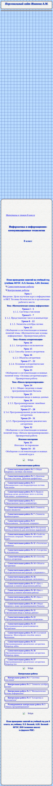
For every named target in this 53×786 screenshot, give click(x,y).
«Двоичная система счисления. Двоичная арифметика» (24, 477)
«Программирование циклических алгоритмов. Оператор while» (25, 644)
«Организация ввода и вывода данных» (22, 611)
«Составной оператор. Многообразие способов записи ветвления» (25, 635)
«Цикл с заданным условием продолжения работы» (24, 585)
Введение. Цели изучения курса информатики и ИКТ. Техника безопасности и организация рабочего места (26, 297)
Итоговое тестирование (26, 444)
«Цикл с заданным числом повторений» (24, 598)
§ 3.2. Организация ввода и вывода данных (26, 395)
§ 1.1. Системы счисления (26, 310)
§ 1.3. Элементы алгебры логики (26, 322)
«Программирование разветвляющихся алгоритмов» (21, 626)
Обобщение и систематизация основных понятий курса (26, 451)
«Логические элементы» (26, 544)
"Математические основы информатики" (25, 692)
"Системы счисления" (22, 679)
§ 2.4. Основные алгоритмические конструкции (26, 364)
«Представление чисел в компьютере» (21, 502)
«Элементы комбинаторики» (25, 515)
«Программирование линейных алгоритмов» (24, 618)
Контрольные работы (18, 290)
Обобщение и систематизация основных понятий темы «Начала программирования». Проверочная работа (26, 431)
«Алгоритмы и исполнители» (26, 551)
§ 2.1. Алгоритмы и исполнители (26, 344)
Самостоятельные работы (20, 286)
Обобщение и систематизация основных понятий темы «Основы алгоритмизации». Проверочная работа (26, 374)
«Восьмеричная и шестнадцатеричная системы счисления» (25, 485)
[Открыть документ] (28, 735)
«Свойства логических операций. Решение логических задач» (25, 536)
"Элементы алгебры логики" (26, 685)
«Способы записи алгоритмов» (25, 558)
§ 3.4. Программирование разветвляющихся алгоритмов (26, 412)
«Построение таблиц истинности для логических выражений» (25, 529)
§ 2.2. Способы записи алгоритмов (26, 350)
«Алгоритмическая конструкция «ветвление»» (24, 578)
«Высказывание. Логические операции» (22, 522)
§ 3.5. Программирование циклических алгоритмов (26, 421)
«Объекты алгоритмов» (24, 564)
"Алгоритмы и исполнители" (24, 699)
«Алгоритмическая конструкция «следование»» (25, 571)
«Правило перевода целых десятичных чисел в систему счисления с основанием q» (24, 494)
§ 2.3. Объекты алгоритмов (26, 356)
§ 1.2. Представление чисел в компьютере (26, 316)
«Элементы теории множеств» (25, 508)
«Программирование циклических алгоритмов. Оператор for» (25, 662)
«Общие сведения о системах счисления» (23, 470)
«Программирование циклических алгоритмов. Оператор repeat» (25, 653)
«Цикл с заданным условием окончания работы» (24, 591)
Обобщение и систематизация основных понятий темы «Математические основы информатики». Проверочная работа (26, 331)
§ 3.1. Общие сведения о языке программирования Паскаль (26, 388)
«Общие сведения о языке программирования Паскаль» (25, 605)
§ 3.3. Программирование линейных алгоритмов (26, 403)
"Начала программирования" (25, 705)
